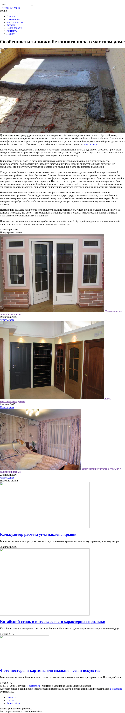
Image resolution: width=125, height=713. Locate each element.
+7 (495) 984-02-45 (10, 7)
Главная (11, 16)
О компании (13, 19)
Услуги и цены (15, 22)
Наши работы (14, 27)
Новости (11, 697)
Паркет (10, 33)
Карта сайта (13, 703)
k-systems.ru (33, 685)
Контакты (12, 30)
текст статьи (90, 144)
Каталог (11, 25)
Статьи (10, 700)
